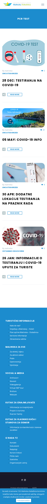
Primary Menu (43, 4)
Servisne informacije (18, 335)
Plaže (12, 358)
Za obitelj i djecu (17, 351)
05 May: (22, 140)
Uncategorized (10, 73)
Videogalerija (15, 384)
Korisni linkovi (16, 453)
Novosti (13, 381)
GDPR (34, 488)
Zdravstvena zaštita (18, 339)
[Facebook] (22, 480)
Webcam (13, 394)
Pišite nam (14, 456)
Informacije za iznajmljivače (21, 407)
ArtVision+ (14, 378)
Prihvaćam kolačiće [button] (23, 500)
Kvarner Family (16, 414)
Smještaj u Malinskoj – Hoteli (22, 329)
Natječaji (13, 449)
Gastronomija (15, 362)
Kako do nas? (15, 325)
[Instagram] (25, 480)
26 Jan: (22, 262)
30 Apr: (21, 199)
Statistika (14, 459)
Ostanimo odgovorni (13, 251)
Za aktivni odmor (17, 355)
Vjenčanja (14, 365)
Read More (14, 94)
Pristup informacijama (19, 488)
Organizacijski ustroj (18, 463)
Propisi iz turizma (17, 410)
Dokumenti (14, 446)
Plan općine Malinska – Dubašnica (24, 332)
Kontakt (13, 442)
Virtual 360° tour (17, 388)
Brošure (13, 391)
